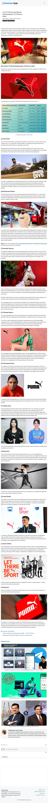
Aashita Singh (5, 18)
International (11, 20)
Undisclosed (32, 119)
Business (5, 20)
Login (46, 744)
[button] (44, 3)
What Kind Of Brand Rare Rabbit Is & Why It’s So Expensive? (17, 635)
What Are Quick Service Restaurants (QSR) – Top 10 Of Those (18, 633)
